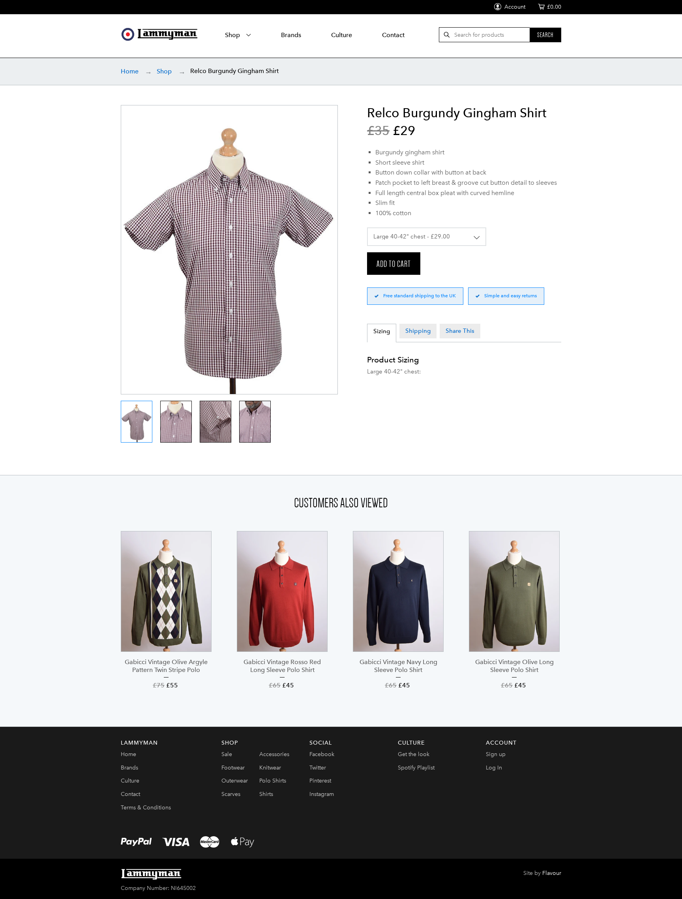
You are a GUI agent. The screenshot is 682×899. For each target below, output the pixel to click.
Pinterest (320, 780)
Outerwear (234, 780)
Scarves (230, 794)
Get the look (413, 754)
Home (130, 71)
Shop (233, 35)
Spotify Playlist (416, 767)
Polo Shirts (272, 780)
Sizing (381, 331)
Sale (226, 754)
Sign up (496, 754)
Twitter (317, 767)
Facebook (321, 754)
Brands (291, 35)
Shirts (266, 794)
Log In (494, 767)
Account (514, 7)
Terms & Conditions (146, 807)
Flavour (551, 873)
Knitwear (270, 767)
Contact (393, 35)
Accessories (274, 754)
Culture (341, 35)
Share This (460, 330)
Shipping (418, 330)
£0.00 (554, 7)
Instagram (321, 794)
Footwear (233, 767)
